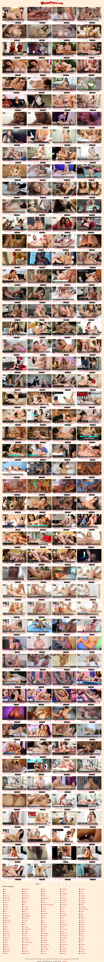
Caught (46, 229)
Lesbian (95, 177)
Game (63, 891)
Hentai (63, 922)
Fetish (36, 19)
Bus (49, 54)
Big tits (8, 19)
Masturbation (84, 909)
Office (82, 940)
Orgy (81, 946)
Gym (63, 909)
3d (5, 891)
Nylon (82, 938)
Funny (44, 953)
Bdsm (83, 526)
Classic (26, 920)
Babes (83, 54)
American (80, 264)
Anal (9, 37)
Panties (82, 951)
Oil (81, 942)
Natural (48, 264)
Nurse (82, 935)
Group (63, 907)
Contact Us (65, 961)
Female (95, 89)
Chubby (26, 918)
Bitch (6, 942)
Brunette (21, 19)
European (71, 107)
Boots (6, 953)
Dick (67, 54)
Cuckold (88, 142)
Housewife (65, 929)
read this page (66, 958)
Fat (43, 920)
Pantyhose (83, 953)
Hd (98, 54)
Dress (44, 907)
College (21, 37)
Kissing (48, 841)
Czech (66, 107)
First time (45, 935)
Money (82, 922)
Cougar (65, 386)
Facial (24, 736)
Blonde (12, 19)
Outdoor (82, 949)
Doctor (44, 896)
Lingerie (82, 902)
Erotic (19, 72)
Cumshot (46, 37)
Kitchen (82, 889)
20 (66, 884)
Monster (82, 924)
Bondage (95, 526)
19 (62, 884)
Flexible (45, 942)
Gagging (47, 351)
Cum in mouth (18, 509)
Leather (82, 896)
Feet (32, 19)
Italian (63, 946)
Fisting (22, 526)
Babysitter (7, 920)
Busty (15, 72)
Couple (70, 37)
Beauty (83, 456)
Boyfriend (21, 404)
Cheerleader (27, 915)
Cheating (65, 37)
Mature (82, 911)
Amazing (55, 229)
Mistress (82, 918)
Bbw (8, 54)
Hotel (63, 927)
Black (8, 124)
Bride (16, 89)
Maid (81, 904)
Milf (81, 913)
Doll (44, 900)
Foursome (45, 949)
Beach (58, 124)
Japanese (64, 949)
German (64, 898)
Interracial (73, 579)
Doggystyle (71, 54)
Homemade (65, 924)
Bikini (37, 194)
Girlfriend (64, 900)
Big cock (63, 19)
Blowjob (17, 19)
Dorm (44, 902)
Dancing (26, 951)
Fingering (94, 54)
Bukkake (26, 898)
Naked (82, 927)
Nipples (82, 931)
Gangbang (64, 893)
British (42, 316)
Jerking (64, 951)
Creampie (69, 89)
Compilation (64, 89)
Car (96, 229)
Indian (63, 940)
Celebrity (67, 404)
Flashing (45, 940)
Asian (82, 37)
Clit (90, 54)
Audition (7, 915)
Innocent (64, 942)
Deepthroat (21, 54)
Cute (74, 37)
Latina (48, 736)
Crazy (25, 935)
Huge (17, 194)
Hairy (23, 72)
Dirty (23, 299)
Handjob (20, 107)
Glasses (64, 902)
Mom (81, 920)
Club (25, 924)
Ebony (71, 264)
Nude (81, 933)
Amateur (55, 19)
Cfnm (25, 911)
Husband (64, 938)
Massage (21, 194)
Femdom (45, 927)
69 (81, 194)
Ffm (44, 931)
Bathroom (7, 922)
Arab (59, 579)
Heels (63, 920)
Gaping (64, 896)
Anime (7, 904)
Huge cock (65, 933)
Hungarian (64, 935)
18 (29, 37)
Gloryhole (64, 904)
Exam (44, 915)
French (48, 72)
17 (54, 884)
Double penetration (94, 107)
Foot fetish (41, 19)
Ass (4, 19)
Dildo (21, 666)
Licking (82, 900)
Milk (81, 915)
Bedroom (13, 579)
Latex (82, 891)
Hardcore (98, 142)
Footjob (46, 19)
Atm (61, 159)
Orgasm (82, 944)
